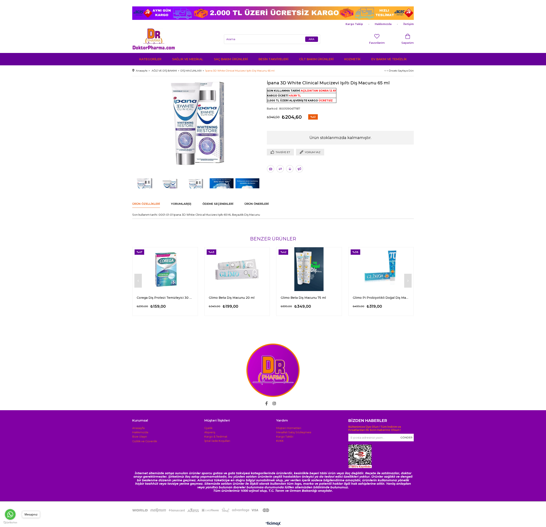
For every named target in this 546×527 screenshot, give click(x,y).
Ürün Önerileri (256, 203)
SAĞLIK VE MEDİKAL (187, 59)
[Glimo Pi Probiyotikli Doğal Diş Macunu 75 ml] (381, 269)
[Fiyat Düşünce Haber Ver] (289, 169)
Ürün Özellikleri (146, 203)
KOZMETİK (352, 59)
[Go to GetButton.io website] (10, 522)
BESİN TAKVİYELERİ (273, 59)
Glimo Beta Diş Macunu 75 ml (303, 298)
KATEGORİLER (150, 59)
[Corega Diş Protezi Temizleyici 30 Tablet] (165, 269)
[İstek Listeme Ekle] (270, 169)
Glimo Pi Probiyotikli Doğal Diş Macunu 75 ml (381, 298)
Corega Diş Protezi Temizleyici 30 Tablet (165, 298)
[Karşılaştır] (280, 169)
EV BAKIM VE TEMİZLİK (389, 59)
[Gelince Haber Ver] (299, 169)
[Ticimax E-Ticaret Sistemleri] (273, 524)
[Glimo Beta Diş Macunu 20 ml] (237, 269)
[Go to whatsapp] (10, 514)
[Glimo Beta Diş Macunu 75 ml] (309, 269)
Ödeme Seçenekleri (217, 203)
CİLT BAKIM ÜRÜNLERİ (316, 59)
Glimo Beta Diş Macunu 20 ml (231, 298)
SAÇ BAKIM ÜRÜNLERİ (231, 59)
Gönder (406, 437)
